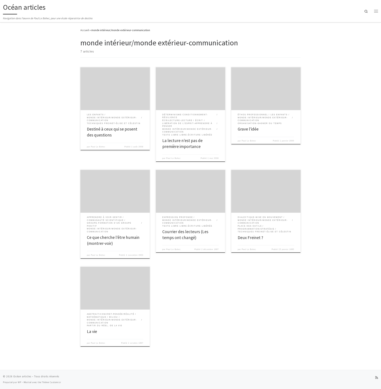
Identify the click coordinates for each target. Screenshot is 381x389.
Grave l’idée (248, 129)
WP (19, 382)
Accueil (84, 30)
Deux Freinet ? (250, 237)
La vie (92, 331)
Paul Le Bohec (98, 147)
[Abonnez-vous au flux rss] (376, 377)
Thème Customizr (51, 382)
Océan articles (22, 376)
